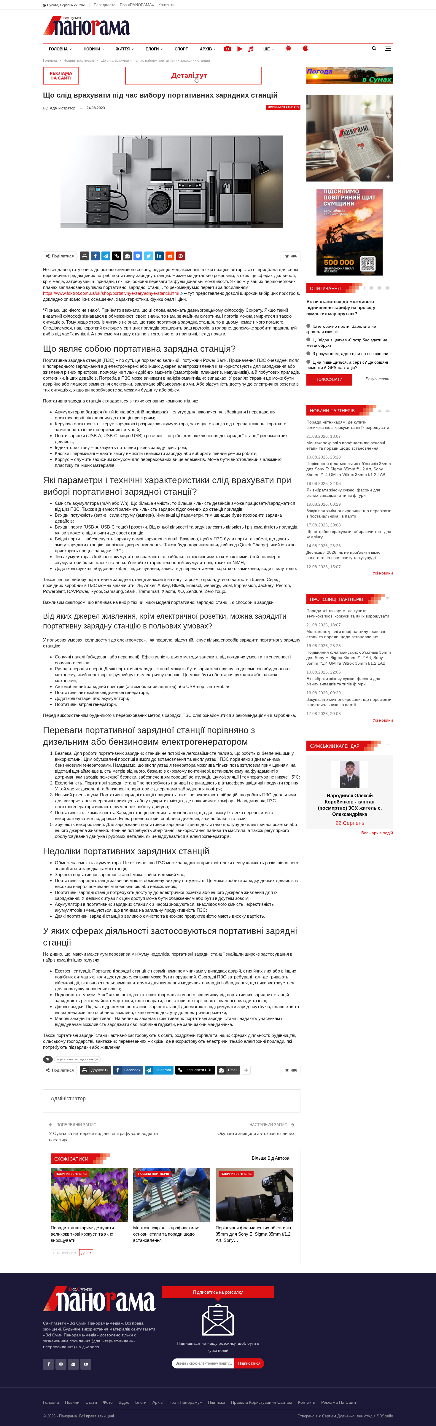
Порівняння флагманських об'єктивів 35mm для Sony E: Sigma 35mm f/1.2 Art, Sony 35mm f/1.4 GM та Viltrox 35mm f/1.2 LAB (348, 469)
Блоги (152, 49)
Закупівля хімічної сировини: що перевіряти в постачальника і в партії (349, 513)
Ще (266, 49)
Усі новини (383, 573)
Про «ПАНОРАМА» (137, 5)
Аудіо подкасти (251, 49)
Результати (377, 379)
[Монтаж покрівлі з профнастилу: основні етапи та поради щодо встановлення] (171, 1195)
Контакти (166, 5)
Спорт (181, 49)
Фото (108, 1402)
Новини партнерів (283, 107)
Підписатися (249, 1363)
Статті (91, 1402)
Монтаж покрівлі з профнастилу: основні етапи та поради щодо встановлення (345, 445)
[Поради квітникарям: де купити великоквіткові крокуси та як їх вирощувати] (89, 1195)
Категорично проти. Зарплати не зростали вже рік (341, 329)
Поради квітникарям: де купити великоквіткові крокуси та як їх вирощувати (347, 425)
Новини (92, 49)
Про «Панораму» (185, 1402)
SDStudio (385, 1416)
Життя (123, 49)
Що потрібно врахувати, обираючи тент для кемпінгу (348, 534)
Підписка (216, 1402)
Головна (58, 49)
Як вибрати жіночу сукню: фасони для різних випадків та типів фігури (343, 493)
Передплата (104, 5)
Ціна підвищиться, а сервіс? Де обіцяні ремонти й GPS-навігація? (347, 365)
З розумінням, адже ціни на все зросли (349, 353)
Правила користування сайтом (261, 1402)
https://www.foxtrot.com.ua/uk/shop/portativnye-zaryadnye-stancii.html (111, 293)
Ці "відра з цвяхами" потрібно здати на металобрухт (346, 343)
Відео (124, 1402)
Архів (206, 49)
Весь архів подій (377, 832)
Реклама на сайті (338, 1402)
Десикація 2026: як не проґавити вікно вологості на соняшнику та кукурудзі (343, 555)
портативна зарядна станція (77, 1059)
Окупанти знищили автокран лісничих (256, 1133)
